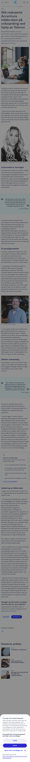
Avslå (15, 740)
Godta (15, 745)
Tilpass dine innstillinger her (13, 750)
